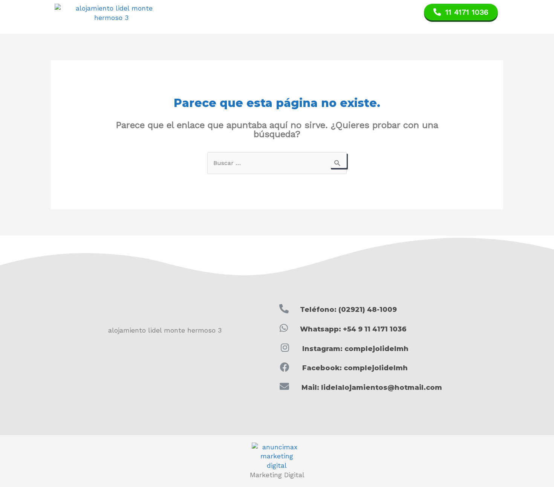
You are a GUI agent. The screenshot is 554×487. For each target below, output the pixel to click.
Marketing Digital (277, 475)
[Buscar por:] (277, 162)
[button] (461, 12)
